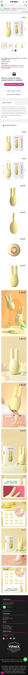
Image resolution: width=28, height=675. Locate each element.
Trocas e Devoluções (7, 628)
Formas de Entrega (7, 627)
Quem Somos (6, 617)
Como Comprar (6, 625)
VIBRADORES (7, 8)
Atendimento (5, 619)
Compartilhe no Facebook (15, 91)
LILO (6, 63)
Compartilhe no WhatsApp (15, 94)
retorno (25, 11)
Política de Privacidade (8, 618)
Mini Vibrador (14, 8)
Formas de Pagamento (8, 626)
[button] (25, 28)
